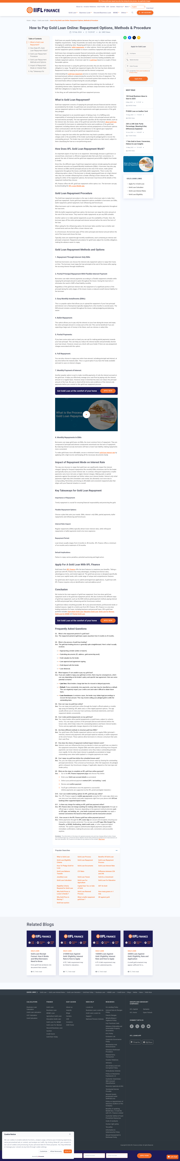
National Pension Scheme (95, 1019)
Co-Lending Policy (112, 1007)
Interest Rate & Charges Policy (114, 1011)
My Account (146, 12)
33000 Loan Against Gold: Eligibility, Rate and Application (138, 956)
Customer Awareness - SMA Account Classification (113, 1081)
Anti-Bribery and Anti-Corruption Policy (113, 1067)
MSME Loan (111, 992)
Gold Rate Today (88, 992)
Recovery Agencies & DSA (114, 1086)
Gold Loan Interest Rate (106, 866)
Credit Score (121, 992)
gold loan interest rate (107, 453)
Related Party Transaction (110, 1056)
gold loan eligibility (136, 194)
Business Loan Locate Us (94, 1010)
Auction (49, 1031)
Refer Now (148, 992)
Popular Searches (62, 850)
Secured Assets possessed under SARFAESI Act (112, 1096)
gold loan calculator (136, 187)
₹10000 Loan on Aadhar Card (137, 111)
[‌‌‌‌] (132, 12)
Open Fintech (147, 1012)
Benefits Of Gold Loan (106, 857)
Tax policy (109, 1127)
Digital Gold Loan (79, 614)
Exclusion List (110, 1036)
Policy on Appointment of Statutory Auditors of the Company (114, 1104)
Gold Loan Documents (85, 866)
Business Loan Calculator (32, 1008)
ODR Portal (70, 1025)
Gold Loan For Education (106, 880)
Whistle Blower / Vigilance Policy (111, 1019)
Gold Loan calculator (34, 1012)
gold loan (93, 60)
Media (135, 992)
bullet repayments (78, 47)
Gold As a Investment (105, 877)
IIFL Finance (71, 569)
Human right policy (112, 1124)
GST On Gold (102, 886)
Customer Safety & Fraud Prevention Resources (114, 1117)
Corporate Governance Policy (113, 1040)
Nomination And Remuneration (111, 1046)
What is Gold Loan (63, 857)
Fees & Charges (111, 1015)
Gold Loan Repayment (85, 860)
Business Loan (100, 992)
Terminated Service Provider (112, 1090)
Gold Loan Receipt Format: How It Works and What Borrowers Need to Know (40, 957)
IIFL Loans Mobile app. (77, 186)
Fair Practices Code (112, 1023)
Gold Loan (35, 951)
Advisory (109, 1063)
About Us (79, 6)
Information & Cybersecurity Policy (113, 1131)
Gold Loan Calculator (64, 880)
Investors (69, 1022)
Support (89, 1016)
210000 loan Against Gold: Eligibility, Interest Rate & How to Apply (73, 956)
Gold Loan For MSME (53, 1022)
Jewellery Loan (62, 877)
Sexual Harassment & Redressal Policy (113, 1136)
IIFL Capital (134, 1009)
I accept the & (139, 71)
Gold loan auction (63, 903)
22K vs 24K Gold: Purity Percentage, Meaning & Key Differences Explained (136, 126)
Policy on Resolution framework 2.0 (113, 1075)
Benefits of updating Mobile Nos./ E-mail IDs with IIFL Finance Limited (114, 1111)
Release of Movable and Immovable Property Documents (114, 1028)
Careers (112, 6)
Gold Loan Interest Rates (57, 992)
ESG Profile (101, 6)
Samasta (146, 1009)
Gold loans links (134, 179)
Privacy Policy (133, 72)
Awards (68, 1010)
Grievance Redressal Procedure (113, 1051)
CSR (107, 6)
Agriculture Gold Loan (75, 612)
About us (69, 1007)
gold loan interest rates (137, 191)
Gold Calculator (32, 1018)
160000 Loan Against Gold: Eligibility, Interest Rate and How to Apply (105, 956)
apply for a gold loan (136, 184)
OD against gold (104, 897)
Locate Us (89, 1007)
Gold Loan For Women (54, 1025)
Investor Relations (90, 6)
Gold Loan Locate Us (93, 1013)
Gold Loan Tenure (84, 877)
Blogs (129, 992)
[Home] (43, 10)
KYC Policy (109, 1033)
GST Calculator (32, 1015)
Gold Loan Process (84, 857)
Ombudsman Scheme (113, 1071)
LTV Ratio (81, 871)
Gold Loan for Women (106, 612)
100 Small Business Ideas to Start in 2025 (136, 97)
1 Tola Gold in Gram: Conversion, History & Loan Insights (138, 142)
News (141, 992)
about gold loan (111, 122)
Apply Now (108, 391)
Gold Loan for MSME (62, 614)
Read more (102, 839)
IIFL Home (133, 1012)
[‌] (86, 414)
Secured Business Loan (102, 13)
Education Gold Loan (91, 612)
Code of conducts (112, 1121)
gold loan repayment (75, 74)
